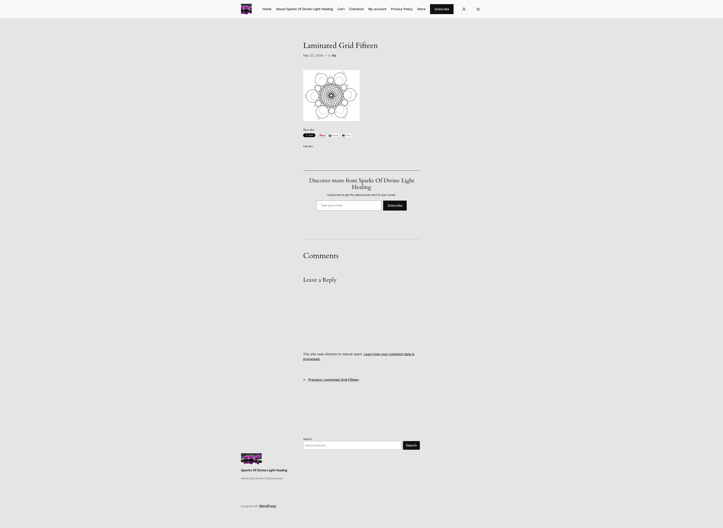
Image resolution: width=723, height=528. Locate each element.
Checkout (356, 9)
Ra (334, 55)
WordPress (267, 506)
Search (307, 439)
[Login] (464, 9)
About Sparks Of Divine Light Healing (304, 9)
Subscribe (442, 9)
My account (377, 9)
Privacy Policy (402, 9)
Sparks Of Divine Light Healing (264, 470)
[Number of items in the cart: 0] (478, 9)
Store (421, 9)
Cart (341, 9)
